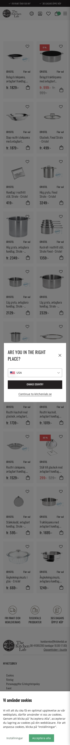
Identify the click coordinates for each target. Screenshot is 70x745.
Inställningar (14, 738)
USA (19, 373)
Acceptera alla (41, 738)
